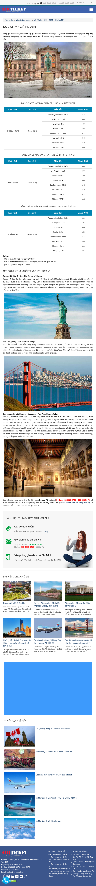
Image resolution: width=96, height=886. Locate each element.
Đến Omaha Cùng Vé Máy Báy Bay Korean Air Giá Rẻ (47, 641)
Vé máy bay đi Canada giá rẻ (59, 868)
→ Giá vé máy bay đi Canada (59, 871)
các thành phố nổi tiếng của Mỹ (76, 502)
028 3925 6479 (14, 867)
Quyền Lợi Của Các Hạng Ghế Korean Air (83, 862)
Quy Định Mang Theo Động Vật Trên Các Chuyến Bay (82, 874)
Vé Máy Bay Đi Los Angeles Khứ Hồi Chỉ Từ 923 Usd (56, 798)
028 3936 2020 (16, 864)
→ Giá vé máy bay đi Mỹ (58, 857)
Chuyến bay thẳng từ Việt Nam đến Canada (53, 728)
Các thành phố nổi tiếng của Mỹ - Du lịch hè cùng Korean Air (79, 641)
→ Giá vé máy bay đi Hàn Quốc (57, 865)
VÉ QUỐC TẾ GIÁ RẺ (56, 851)
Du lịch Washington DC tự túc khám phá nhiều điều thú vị (47, 604)
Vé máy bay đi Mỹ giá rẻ (58, 854)
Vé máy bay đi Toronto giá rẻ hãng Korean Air (54, 751)
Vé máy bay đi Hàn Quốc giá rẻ (59, 860)
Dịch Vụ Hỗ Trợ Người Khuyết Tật (83, 867)
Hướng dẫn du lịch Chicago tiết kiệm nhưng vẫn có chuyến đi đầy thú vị (17, 643)
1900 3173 (25, 867)
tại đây (45, 531)
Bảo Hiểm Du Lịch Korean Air (83, 871)
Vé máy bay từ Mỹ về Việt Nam (58, 874)
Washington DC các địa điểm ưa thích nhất (77, 604)
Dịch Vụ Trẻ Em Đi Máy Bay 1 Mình (83, 858)
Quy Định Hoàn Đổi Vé (81, 854)
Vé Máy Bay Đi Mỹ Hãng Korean (48, 821)
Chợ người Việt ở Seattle (14, 603)
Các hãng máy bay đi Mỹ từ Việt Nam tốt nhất (54, 774)
